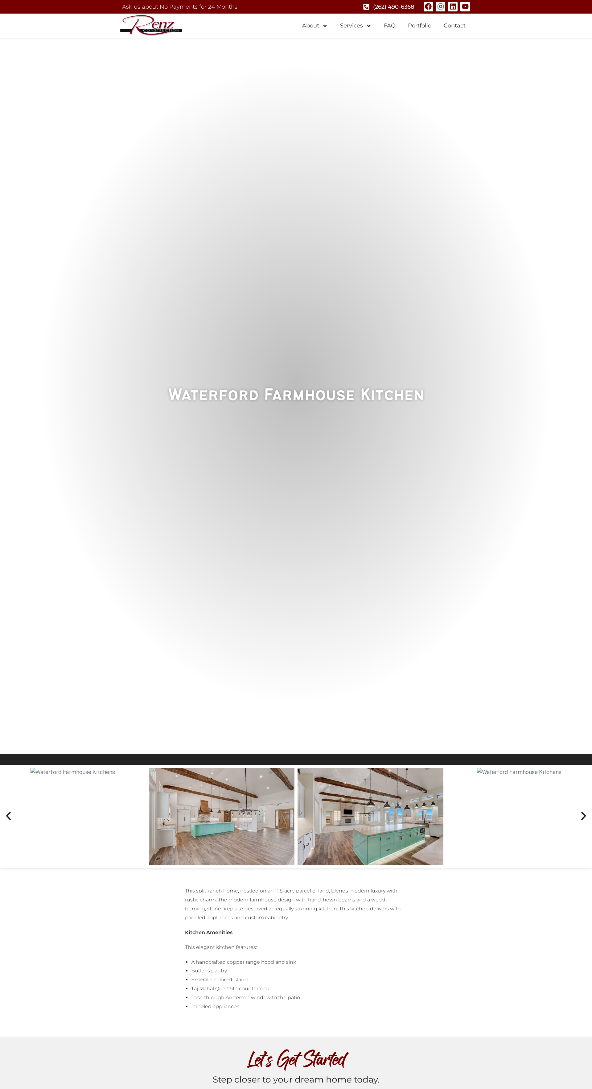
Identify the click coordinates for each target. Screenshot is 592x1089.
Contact (455, 25)
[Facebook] (428, 6)
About (310, 25)
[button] (8, 816)
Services (351, 25)
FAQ (390, 25)
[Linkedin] (453, 6)
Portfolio (419, 25)
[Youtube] (465, 6)
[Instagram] (441, 6)
